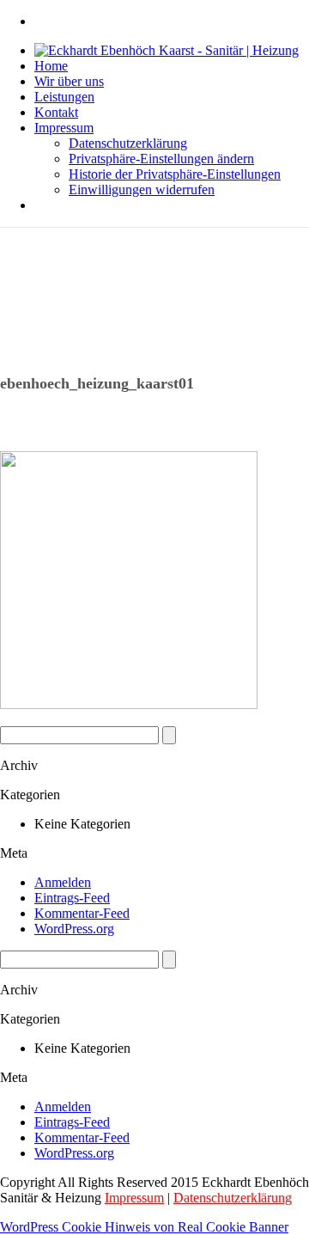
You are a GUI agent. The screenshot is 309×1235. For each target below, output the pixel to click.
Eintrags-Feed (72, 897)
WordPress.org (74, 928)
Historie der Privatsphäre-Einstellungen (175, 174)
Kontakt (56, 112)
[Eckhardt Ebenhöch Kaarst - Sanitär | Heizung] (166, 50)
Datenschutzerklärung (128, 143)
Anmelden (62, 882)
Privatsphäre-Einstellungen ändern (161, 158)
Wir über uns (69, 81)
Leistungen (64, 96)
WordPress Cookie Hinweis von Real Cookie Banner (144, 1227)
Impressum (64, 127)
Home (51, 65)
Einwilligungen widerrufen (142, 189)
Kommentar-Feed (82, 913)
